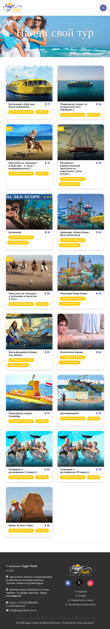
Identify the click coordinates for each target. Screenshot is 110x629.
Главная (82, 591)
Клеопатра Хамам (71, 352)
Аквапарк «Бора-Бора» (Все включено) (74, 233)
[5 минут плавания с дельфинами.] (29, 449)
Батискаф (15, 232)
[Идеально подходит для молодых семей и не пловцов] (29, 393)
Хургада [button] (42, 112)
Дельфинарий (69, 413)
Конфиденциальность (82, 604)
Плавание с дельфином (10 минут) (74, 471)
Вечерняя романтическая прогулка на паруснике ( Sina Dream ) (70, 168)
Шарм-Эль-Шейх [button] (69, 184)
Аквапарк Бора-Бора (73, 293)
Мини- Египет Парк (21, 525)
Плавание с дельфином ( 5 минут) (23, 471)
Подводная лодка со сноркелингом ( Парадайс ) (73, 107)
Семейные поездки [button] (21, 112)
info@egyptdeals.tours (23, 610)
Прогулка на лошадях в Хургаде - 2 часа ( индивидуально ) (23, 166)
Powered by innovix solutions (78, 622)
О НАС (82, 595)
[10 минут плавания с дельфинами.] (81, 449)
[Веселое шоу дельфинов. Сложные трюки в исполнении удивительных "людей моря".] (29, 331)
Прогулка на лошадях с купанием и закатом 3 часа (23, 296)
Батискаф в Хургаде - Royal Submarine (22, 105)
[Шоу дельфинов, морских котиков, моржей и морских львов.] (81, 393)
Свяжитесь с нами (81, 600)
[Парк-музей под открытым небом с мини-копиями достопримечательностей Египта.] (29, 505)
